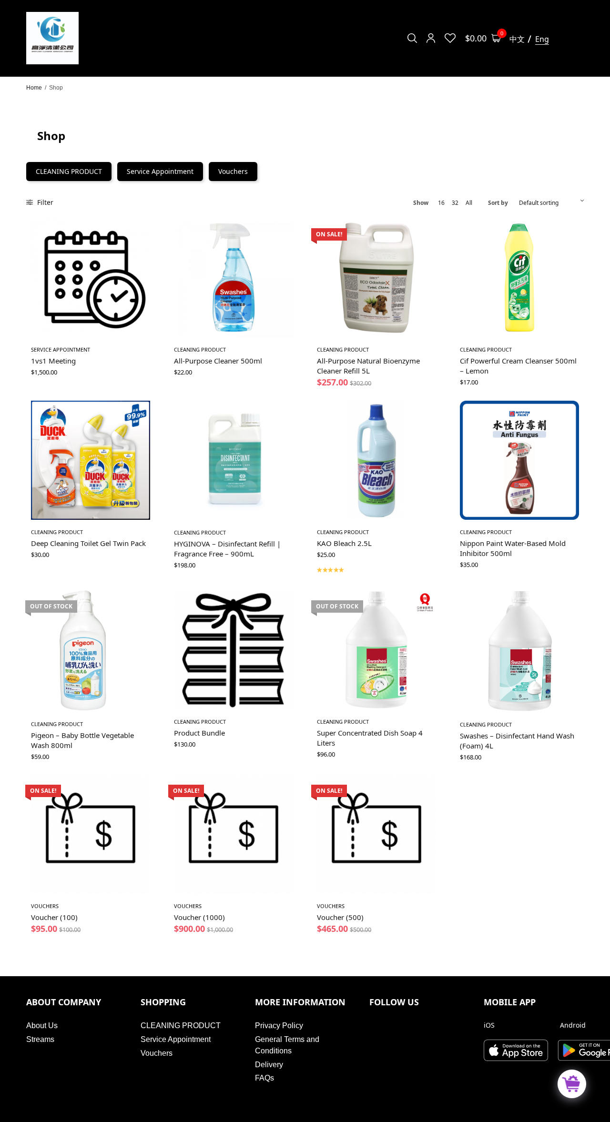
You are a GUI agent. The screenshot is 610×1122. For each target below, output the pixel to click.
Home (34, 87)
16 (441, 203)
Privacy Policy (279, 1025)
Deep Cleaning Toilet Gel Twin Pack (88, 543)
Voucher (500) (340, 917)
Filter (44, 202)
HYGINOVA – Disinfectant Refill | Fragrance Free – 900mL (227, 548)
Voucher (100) (54, 917)
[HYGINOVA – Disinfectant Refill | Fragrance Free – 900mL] (233, 460)
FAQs (264, 1078)
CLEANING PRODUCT (69, 171)
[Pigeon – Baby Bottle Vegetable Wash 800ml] (90, 651)
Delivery (269, 1065)
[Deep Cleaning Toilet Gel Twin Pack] (90, 460)
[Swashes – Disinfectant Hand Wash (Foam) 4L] (519, 651)
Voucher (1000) (199, 917)
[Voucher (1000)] (233, 834)
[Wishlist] (450, 38)
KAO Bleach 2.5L (344, 543)
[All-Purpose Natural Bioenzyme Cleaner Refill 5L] (376, 277)
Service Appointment (160, 171)
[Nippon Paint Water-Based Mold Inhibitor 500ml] (519, 460)
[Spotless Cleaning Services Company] (52, 38)
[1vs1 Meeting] (90, 277)
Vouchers (233, 171)
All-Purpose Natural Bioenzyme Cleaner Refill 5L (368, 365)
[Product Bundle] (233, 649)
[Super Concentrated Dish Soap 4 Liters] (376, 649)
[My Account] (431, 38)
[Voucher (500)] (376, 834)
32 (455, 203)
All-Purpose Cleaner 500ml (218, 360)
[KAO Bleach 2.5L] (376, 460)
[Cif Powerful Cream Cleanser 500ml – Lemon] (519, 277)
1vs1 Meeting (53, 360)
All (469, 203)
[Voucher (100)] (90, 834)
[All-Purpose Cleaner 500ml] (233, 277)
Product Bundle (199, 733)
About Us (42, 1025)
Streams (40, 1039)
